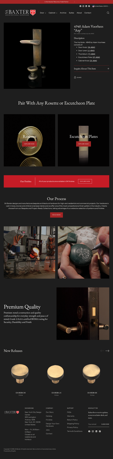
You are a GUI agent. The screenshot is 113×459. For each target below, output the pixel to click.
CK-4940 (93, 61)
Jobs (47, 430)
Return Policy (72, 420)
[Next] (74, 2)
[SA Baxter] (20, 12)
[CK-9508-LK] (56, 373)
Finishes (49, 420)
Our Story (50, 412)
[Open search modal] (108, 13)
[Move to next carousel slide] (107, 351)
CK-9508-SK (92, 393)
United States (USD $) (101, 6)
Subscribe (105, 424)
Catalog (49, 416)
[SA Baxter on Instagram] (83, 6)
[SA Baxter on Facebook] (80, 6)
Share (79, 77)
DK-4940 (91, 47)
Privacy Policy (72, 427)
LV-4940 (91, 51)
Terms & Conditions (74, 431)
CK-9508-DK (21, 393)
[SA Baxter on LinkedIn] (86, 6)
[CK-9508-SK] (92, 373)
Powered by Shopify (10, 451)
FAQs (69, 412)
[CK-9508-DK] (21, 373)
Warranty (70, 416)
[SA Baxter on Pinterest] (89, 6)
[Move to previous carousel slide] (102, 351)
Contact (49, 434)
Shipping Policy (73, 424)
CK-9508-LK (56, 393)
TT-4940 (91, 54)
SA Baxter (18, 449)
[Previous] (38, 2)
